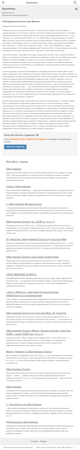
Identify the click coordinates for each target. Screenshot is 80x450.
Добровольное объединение (22, 421)
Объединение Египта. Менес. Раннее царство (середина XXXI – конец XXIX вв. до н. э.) (38, 332)
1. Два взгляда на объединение (24, 404)
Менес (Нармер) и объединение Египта (29, 351)
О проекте (34, 441)
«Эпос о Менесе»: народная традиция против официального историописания (32, 293)
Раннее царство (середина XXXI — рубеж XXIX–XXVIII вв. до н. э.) (56, 447)
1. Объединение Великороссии (24, 204)
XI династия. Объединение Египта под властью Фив (36, 239)
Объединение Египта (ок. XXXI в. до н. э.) (30, 221)
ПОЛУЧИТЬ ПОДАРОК (15, 147)
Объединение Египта (18, 369)
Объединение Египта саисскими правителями (32, 256)
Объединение (13, 168)
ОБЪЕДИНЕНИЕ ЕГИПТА (21, 274)
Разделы (43, 441)
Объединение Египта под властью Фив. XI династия (36, 313)
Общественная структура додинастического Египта (20, 447)
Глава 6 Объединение (18, 186)
